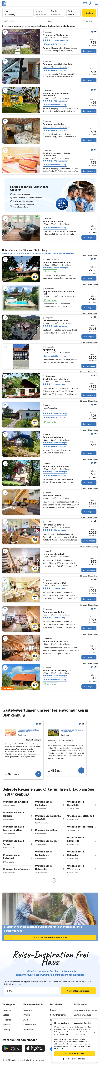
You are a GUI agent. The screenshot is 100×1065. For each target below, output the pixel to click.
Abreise (54, 11)
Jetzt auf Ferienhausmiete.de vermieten (50, 937)
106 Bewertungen (61, 40)
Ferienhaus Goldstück (53, 525)
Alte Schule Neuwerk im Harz (57, 262)
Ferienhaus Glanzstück (54, 554)
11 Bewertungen (61, 326)
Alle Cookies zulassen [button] (74, 1054)
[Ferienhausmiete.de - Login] (91, 3)
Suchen (89, 13)
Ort (6, 11)
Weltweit (6, 1024)
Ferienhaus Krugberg (53, 437)
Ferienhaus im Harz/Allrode (56, 466)
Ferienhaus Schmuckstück (55, 641)
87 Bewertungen (61, 161)
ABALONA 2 (49, 350)
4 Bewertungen (60, 442)
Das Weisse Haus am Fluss (55, 320)
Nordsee (6, 1009)
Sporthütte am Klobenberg (55, 379)
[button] (97, 3)
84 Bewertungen (61, 101)
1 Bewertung (59, 384)
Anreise (39, 11)
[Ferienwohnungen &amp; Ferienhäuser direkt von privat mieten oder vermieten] (4, 3)
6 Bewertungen (60, 472)
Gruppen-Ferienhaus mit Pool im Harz (58, 292)
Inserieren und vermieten (86, 1009)
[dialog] (75, 1041)
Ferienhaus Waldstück (53, 612)
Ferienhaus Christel (52, 495)
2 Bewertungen (60, 530)
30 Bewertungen (61, 267)
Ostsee (5, 1014)
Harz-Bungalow (50, 408)
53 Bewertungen (61, 413)
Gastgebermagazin (82, 1014)
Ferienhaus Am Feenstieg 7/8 (57, 670)
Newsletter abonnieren (78, 990)
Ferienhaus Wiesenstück (55, 583)
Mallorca (6, 1019)
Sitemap (6, 1029)
